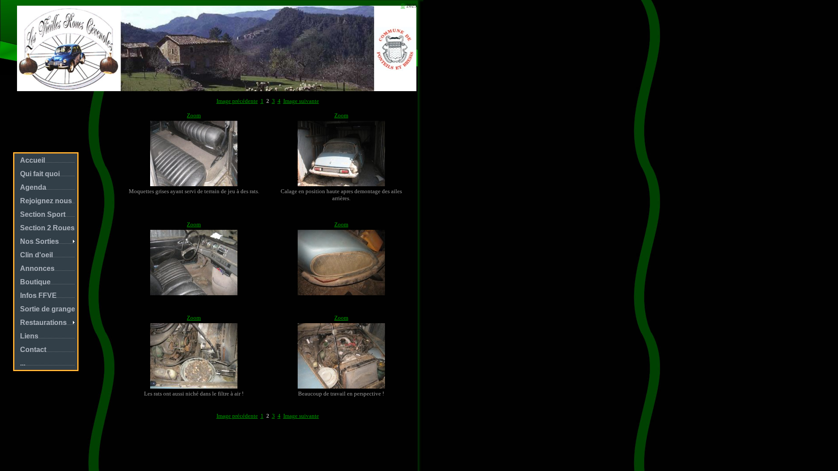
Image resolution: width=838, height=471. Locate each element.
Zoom (194, 115)
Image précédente (237, 101)
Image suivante (301, 101)
